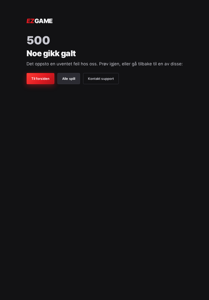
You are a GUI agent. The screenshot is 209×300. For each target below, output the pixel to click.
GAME (40, 21)
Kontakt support (101, 79)
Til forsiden (40, 79)
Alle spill (68, 79)
